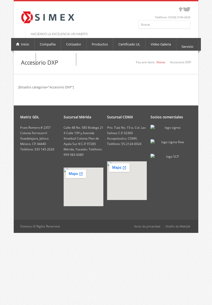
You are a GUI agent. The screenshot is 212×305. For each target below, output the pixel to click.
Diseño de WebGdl (177, 226)
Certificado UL (129, 44)
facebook (180, 9)
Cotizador (73, 44)
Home (160, 62)
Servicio (187, 46)
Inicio (24, 44)
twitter (186, 9)
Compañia (48, 44)
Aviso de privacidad (147, 226)
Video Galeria (161, 44)
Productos (100, 44)
